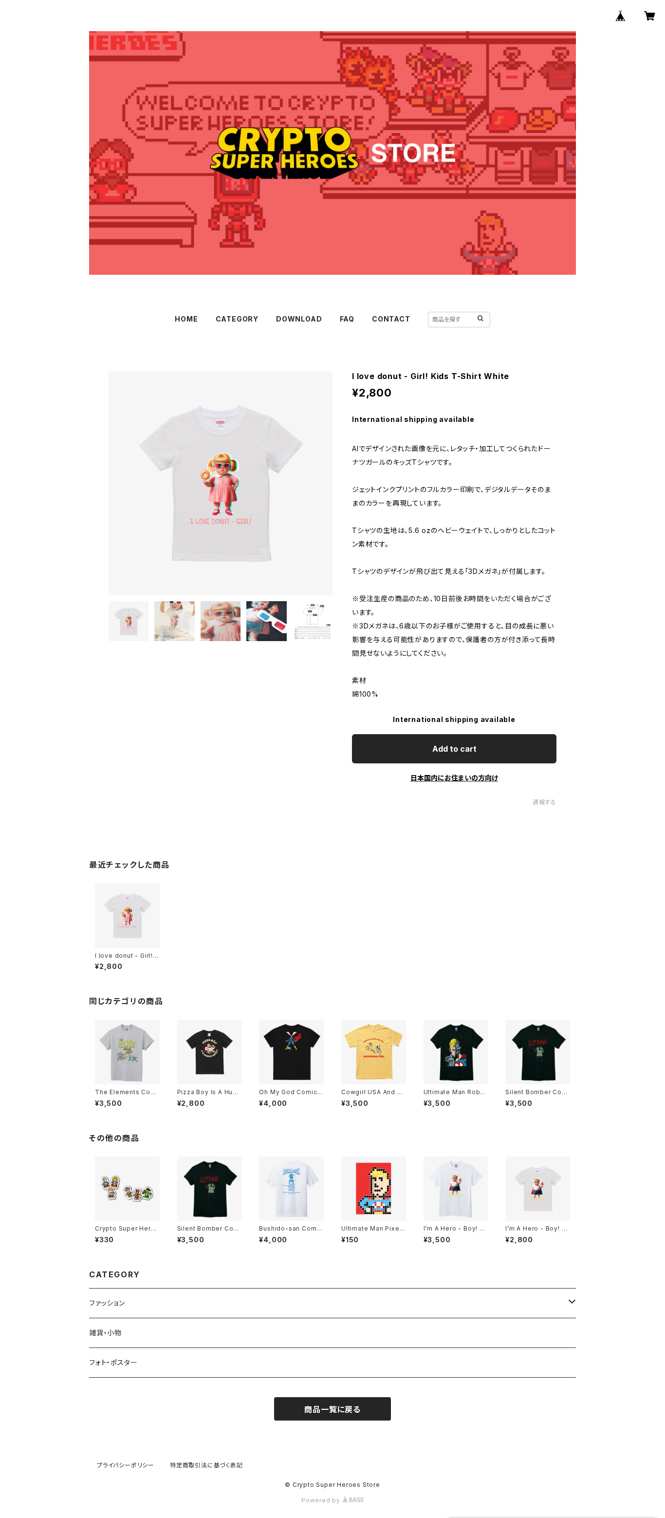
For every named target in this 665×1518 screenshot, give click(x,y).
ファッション (107, 1303)
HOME (186, 319)
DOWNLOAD (299, 319)
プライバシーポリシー (125, 1465)
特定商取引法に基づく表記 (206, 1465)
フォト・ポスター (113, 1362)
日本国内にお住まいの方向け (454, 778)
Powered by (321, 1500)
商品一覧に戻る (332, 1409)
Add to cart (454, 749)
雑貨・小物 (105, 1332)
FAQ (347, 319)
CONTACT (391, 319)
